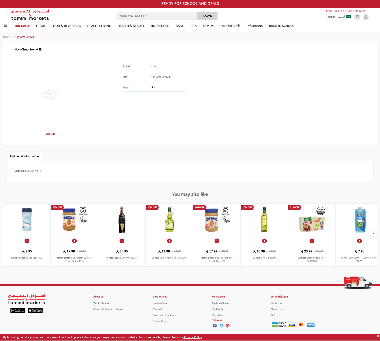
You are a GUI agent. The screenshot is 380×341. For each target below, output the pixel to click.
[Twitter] (221, 325)
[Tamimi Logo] (30, 14)
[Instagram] (227, 325)
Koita (153, 66)
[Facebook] (215, 325)
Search (207, 15)
